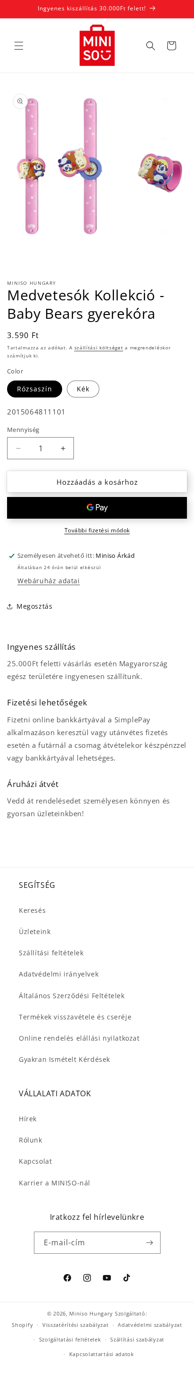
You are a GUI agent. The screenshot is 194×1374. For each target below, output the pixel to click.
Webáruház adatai (48, 580)
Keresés (32, 910)
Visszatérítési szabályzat (75, 1324)
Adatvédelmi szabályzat (150, 1324)
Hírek (28, 1118)
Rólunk (30, 1139)
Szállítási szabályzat (137, 1339)
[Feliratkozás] (149, 1243)
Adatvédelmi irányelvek (58, 973)
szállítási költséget (98, 347)
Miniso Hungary (91, 1313)
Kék (83, 388)
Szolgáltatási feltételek (70, 1339)
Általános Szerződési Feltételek (72, 995)
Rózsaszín (34, 388)
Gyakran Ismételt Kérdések (64, 1059)
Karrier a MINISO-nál (54, 1182)
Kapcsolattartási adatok (101, 1353)
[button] (18, 45)
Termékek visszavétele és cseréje (75, 1016)
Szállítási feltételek (51, 952)
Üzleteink (34, 931)
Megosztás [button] (34, 606)
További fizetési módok (97, 530)
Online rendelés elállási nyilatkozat (79, 1038)
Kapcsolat (35, 1161)
